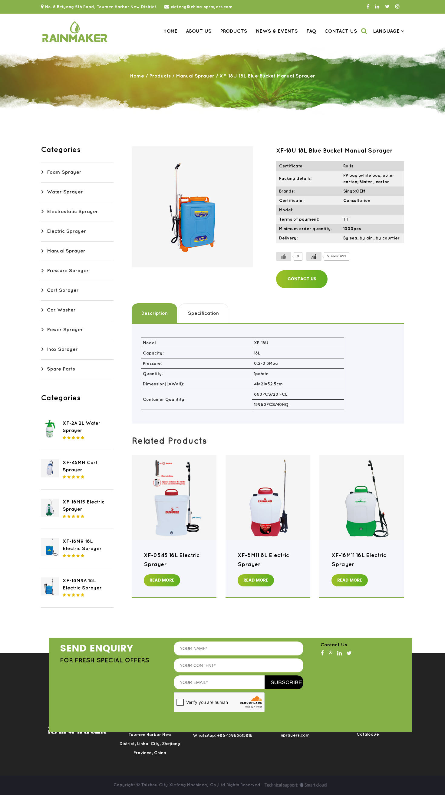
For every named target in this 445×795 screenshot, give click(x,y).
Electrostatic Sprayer (72, 211)
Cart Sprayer (63, 290)
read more (162, 580)
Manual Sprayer (195, 76)
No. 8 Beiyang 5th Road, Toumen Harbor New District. (101, 7)
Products (233, 31)
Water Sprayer (65, 192)
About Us (199, 31)
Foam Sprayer (64, 172)
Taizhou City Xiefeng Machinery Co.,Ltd (183, 785)
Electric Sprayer (66, 231)
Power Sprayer (65, 330)
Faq (311, 31)
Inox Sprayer (62, 349)
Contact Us (341, 31)
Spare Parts (61, 369)
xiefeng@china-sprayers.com (201, 7)
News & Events (277, 31)
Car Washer (61, 310)
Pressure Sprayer (68, 271)
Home (170, 31)
